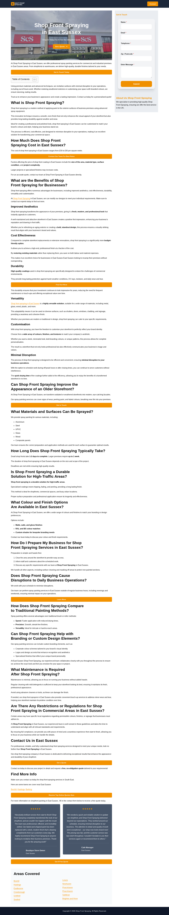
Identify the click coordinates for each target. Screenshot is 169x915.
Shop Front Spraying (21, 198)
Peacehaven (67, 887)
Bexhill (14, 789)
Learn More (61, 599)
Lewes (65, 880)
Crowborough (19, 892)
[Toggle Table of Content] (33, 80)
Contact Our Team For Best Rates (61, 156)
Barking (29, 789)
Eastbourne (18, 888)
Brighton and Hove (70, 899)
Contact (153, 4)
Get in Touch (61, 405)
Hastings (21, 789)
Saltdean (66, 895)
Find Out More (61, 285)
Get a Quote (60, 46)
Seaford (17, 899)
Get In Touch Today (61, 72)
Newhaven (66, 884)
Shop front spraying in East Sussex (25, 304)
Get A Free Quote (61, 862)
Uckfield (17, 896)
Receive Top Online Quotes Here (61, 795)
